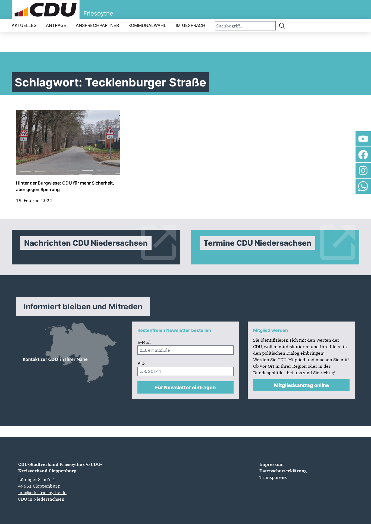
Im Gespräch (190, 25)
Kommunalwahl (147, 25)
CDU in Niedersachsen (41, 499)
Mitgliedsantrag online (301, 385)
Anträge (56, 25)
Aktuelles (24, 25)
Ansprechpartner (97, 25)
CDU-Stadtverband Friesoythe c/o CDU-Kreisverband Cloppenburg (60, 467)
